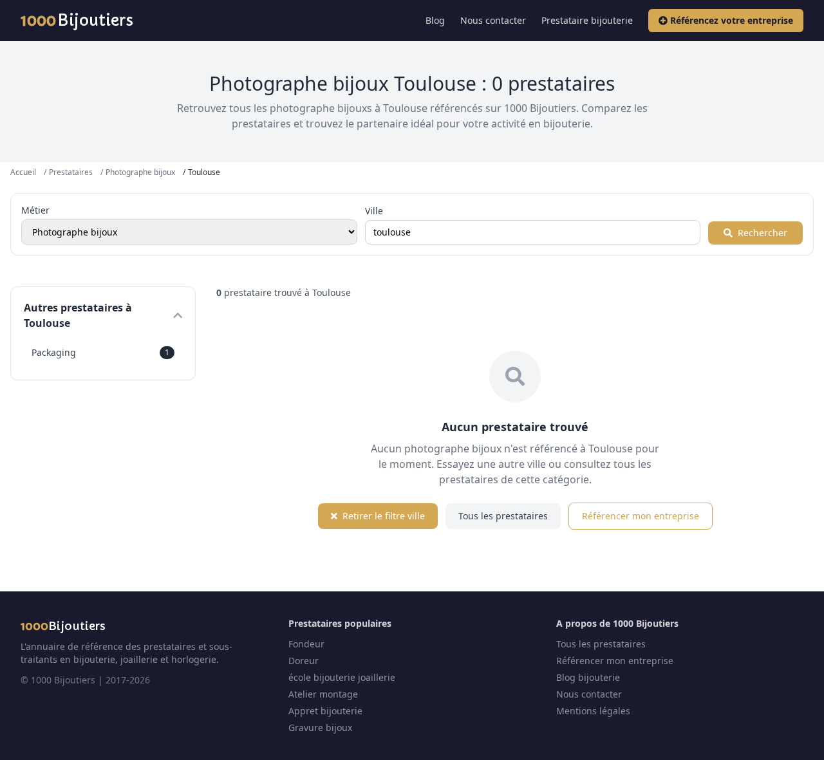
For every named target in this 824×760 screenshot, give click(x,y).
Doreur (303, 660)
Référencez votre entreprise (731, 20)
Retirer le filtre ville (382, 516)
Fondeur (306, 644)
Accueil (23, 172)
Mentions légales (593, 711)
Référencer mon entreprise (640, 516)
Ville (374, 211)
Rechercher (761, 233)
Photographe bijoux (140, 172)
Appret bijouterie (325, 711)
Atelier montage (323, 694)
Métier (35, 210)
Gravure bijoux (320, 727)
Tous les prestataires (503, 516)
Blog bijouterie (588, 677)
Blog (435, 20)
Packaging (100, 352)
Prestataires (71, 172)
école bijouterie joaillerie (341, 677)
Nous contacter (493, 20)
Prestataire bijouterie (587, 20)
